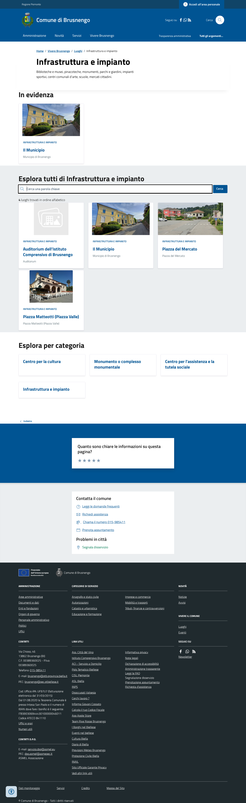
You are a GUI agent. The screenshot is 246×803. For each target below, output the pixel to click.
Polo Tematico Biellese (85, 669)
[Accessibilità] (11, 792)
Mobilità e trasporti (136, 602)
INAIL (75, 761)
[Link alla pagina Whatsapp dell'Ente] (187, 651)
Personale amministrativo (34, 620)
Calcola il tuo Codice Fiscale (88, 710)
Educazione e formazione (87, 614)
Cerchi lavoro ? (80, 698)
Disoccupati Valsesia (84, 692)
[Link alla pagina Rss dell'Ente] (194, 651)
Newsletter (185, 657)
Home (40, 51)
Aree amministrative (31, 597)
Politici (22, 625)
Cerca (219, 188)
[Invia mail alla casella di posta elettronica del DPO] (41, 749)
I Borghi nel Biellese (84, 727)
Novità (59, 35)
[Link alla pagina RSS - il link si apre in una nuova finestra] (189, 20)
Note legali (131, 658)
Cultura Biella (80, 738)
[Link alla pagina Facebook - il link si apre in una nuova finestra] (181, 20)
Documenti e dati (29, 602)
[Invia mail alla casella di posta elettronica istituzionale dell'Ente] (47, 676)
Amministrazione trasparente (142, 669)
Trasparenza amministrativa (175, 36)
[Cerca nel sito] (218, 20)
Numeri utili (25, 729)
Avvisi (181, 602)
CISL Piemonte (81, 675)
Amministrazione (34, 35)
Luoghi (78, 51)
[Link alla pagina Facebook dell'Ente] (180, 651)
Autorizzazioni (80, 602)
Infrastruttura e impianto (40, 142)
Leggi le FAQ (132, 673)
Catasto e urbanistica (84, 608)
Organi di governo (29, 614)
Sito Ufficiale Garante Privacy (89, 767)
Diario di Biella (80, 744)
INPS (75, 687)
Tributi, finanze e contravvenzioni (144, 608)
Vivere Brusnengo (102, 35)
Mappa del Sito (115, 788)
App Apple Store (81, 715)
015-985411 (38, 670)
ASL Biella (78, 681)
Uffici (21, 631)
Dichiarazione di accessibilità (142, 664)
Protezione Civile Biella (85, 756)
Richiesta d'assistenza (138, 687)
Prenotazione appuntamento (142, 682)
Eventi (182, 632)
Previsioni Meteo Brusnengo (88, 750)
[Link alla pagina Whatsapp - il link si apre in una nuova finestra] (185, 20)
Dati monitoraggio (29, 788)
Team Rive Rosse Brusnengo (89, 721)
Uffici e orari (26, 723)
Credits (85, 788)
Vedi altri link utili (82, 773)
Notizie (182, 597)
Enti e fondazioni (29, 608)
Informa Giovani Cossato (86, 704)
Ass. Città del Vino (82, 652)
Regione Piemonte (31, 4)
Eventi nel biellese (83, 733)
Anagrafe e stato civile (85, 597)
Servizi (76, 35)
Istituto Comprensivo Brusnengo (91, 658)
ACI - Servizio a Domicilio (86, 664)
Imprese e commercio (138, 597)
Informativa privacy (136, 652)
